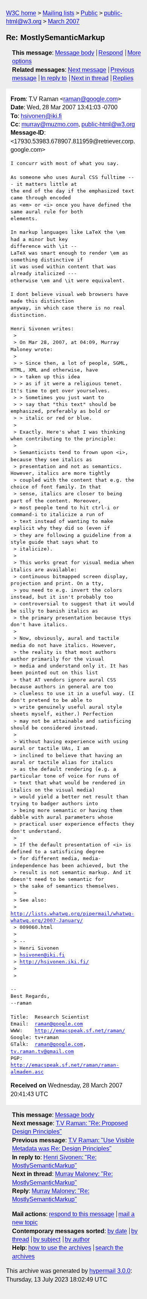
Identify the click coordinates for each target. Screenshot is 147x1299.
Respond (110, 53)
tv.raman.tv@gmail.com (42, 1051)
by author (77, 1239)
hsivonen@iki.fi (41, 116)
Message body (74, 53)
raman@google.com (90, 99)
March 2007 (64, 21)
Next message (87, 70)
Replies (123, 78)
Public (89, 13)
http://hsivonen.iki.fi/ (54, 962)
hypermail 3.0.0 (109, 1271)
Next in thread (90, 78)
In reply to (54, 78)
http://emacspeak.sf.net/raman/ (80, 1030)
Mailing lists (58, 13)
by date (117, 1231)
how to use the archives (59, 1248)
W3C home (21, 13)
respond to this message (81, 1214)
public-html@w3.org (108, 124)
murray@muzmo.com (49, 124)
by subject (46, 1239)
